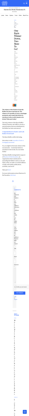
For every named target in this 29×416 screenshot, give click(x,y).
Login (15, 296)
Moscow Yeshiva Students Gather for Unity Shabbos (14, 357)
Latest (2, 15)
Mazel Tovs (25, 15)
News (6, 15)
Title (15, 249)
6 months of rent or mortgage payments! (13, 141)
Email (15, 257)
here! (9, 170)
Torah (16, 15)
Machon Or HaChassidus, (11, 157)
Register (15, 299)
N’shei (20, 15)
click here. (13, 175)
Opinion (11, 15)
